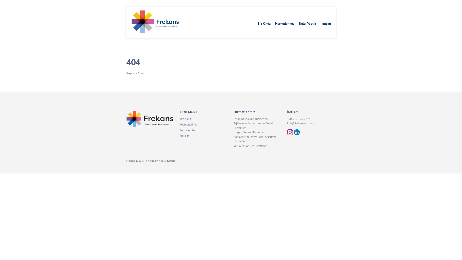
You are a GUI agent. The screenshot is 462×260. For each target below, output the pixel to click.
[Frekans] (159, 30)
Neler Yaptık (307, 23)
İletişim (326, 23)
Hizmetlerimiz (284, 23)
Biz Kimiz (264, 23)
